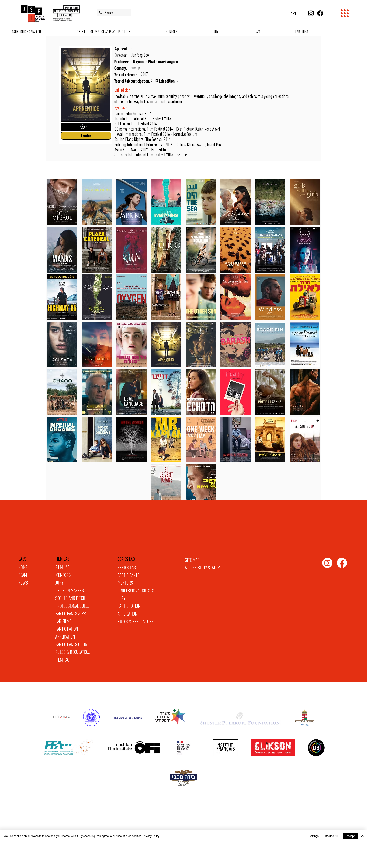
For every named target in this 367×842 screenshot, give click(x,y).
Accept (350, 836)
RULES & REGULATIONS (136, 621)
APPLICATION (127, 614)
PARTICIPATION (129, 606)
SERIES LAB (127, 567)
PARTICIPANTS (129, 575)
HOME (23, 567)
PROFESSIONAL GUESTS (136, 590)
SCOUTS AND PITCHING (72, 598)
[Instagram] (311, 13)
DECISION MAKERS (69, 590)
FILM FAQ (62, 660)
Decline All (331, 836)
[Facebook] (320, 13)
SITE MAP (192, 560)
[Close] (362, 836)
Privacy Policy (151, 836)
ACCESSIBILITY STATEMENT (205, 568)
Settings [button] (314, 836)
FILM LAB (62, 567)
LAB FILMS (63, 621)
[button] (293, 13)
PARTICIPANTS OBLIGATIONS (72, 644)
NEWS (23, 583)
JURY (121, 598)
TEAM (22, 575)
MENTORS (125, 583)
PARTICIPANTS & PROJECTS (72, 613)
